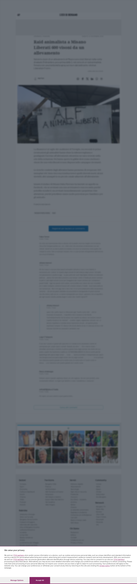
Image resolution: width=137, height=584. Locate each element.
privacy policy (105, 566)
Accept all (40, 580)
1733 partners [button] (18, 555)
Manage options (16, 580)
